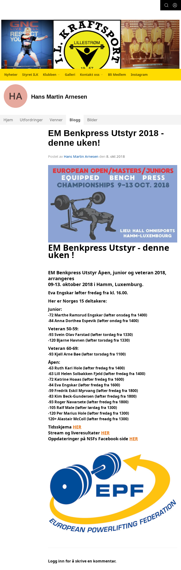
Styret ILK (30, 74)
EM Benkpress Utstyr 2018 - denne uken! (106, 138)
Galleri (70, 74)
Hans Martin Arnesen (81, 156)
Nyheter (10, 74)
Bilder (92, 119)
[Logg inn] (175, 5)
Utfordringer (31, 119)
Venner (56, 119)
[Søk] (166, 5)
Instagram (139, 74)
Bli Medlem (117, 74)
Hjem (8, 119)
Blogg (75, 119)
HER (77, 427)
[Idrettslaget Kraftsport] (90, 46)
